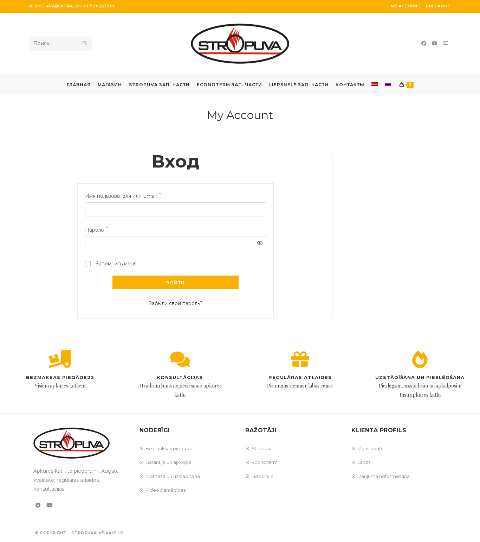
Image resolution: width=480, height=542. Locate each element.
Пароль (96, 229)
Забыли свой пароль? (176, 303)
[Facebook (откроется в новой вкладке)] (424, 43)
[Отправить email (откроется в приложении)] (445, 43)
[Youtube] (49, 505)
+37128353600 (99, 6)
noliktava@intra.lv (54, 6)
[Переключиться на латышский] (374, 84)
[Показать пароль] (258, 243)
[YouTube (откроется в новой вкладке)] (434, 43)
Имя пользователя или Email (123, 195)
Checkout (438, 6)
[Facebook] (38, 505)
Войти (175, 282)
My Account (406, 6)
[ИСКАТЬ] (85, 44)
